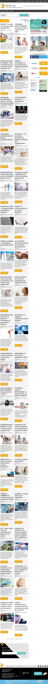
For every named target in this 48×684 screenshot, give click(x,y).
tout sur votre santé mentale (43, 63)
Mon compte (44, 1)
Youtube (47, 666)
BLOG (42, 6)
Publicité (27, 666)
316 (11, 638)
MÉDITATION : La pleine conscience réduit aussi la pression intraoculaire (6, 463)
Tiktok (45, 666)
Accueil (2, 10)
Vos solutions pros (43, 73)
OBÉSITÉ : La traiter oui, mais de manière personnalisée (7, 26)
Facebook (38, 666)
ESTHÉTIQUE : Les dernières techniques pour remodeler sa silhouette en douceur (21, 569)
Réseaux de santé (38, 6)
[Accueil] (3, 6)
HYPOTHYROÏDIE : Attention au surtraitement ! (20, 99)
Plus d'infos (10, 683)
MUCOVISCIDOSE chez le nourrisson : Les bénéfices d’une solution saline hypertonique (6, 280)
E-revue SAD (27, 1)
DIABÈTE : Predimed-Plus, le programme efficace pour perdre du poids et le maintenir (21, 606)
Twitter (40, 666)
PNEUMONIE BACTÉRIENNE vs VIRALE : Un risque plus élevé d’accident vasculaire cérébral (7, 101)
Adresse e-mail (5, 651)
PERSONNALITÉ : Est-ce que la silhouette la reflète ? (21, 355)
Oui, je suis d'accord (32, 681)
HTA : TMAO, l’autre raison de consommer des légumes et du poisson (6, 532)
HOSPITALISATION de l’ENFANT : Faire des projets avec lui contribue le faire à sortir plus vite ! (6, 64)
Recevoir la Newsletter (39, 54)
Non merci (40, 681)
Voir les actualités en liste (25, 21)
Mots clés (4, 15)
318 (17, 638)
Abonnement (32, 6)
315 (8, 638)
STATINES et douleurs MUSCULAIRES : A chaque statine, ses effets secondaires (21, 391)
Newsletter (12, 666)
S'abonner (21, 653)
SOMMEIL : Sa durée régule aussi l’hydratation (21, 495)
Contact (34, 666)
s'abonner (38, 673)
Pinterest (43, 666)
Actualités (24, 6)
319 (20, 638)
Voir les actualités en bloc (28, 21)
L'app (33, 1)
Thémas (37, 1)
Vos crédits (43, 68)
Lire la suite (4, 52)
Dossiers (28, 6)
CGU (31, 666)
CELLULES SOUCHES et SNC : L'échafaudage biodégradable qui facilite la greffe (6, 569)
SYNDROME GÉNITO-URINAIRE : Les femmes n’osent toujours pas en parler (21, 27)
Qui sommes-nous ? (20, 666)
